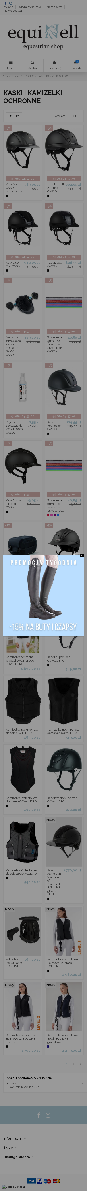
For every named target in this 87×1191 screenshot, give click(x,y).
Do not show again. (78, 554)
